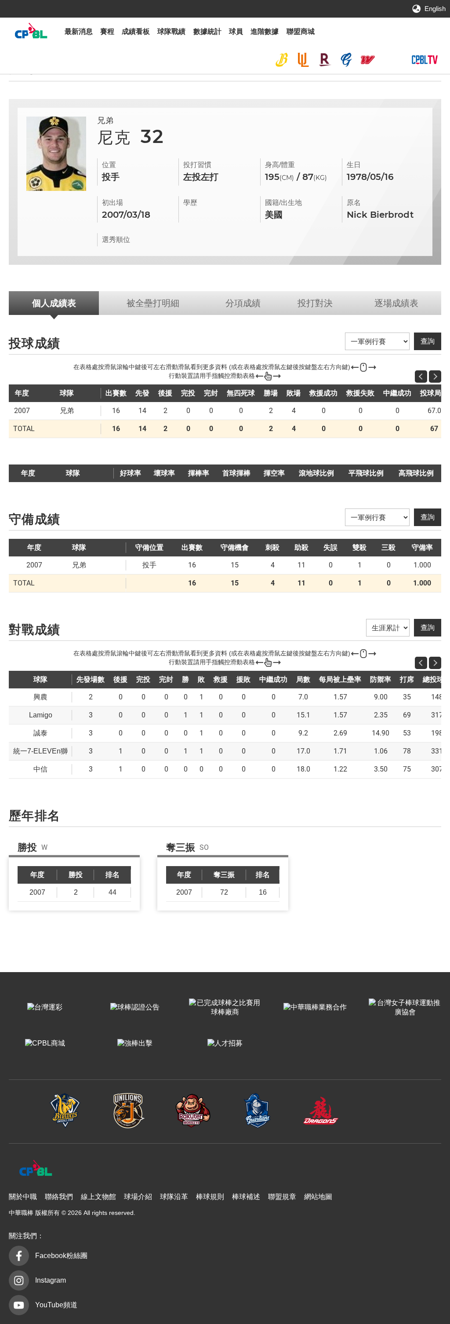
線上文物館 (98, 1196)
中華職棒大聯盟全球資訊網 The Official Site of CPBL (30, 33)
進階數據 (264, 31)
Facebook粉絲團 (61, 1255)
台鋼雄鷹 (389, 60)
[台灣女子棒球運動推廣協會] (405, 1007)
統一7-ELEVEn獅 (303, 60)
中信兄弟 (282, 60)
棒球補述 (246, 1196)
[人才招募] (225, 1043)
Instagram (50, 1280)
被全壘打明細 (153, 303)
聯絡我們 (59, 1196)
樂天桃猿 (325, 60)
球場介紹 (138, 1196)
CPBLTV (424, 60)
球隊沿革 (174, 1196)
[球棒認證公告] (135, 1007)
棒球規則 (210, 1196)
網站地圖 (318, 1196)
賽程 (107, 31)
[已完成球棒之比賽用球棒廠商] (225, 1007)
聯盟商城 (301, 31)
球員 (236, 31)
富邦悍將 (346, 60)
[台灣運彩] (45, 1007)
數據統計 (207, 31)
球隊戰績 (171, 31)
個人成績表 (54, 303)
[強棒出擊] (135, 1043)
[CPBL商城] (45, 1043)
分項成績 (243, 303)
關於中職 (23, 1196)
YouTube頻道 (56, 1305)
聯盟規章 (282, 1196)
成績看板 (136, 31)
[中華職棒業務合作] (315, 1007)
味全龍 (368, 60)
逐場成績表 (396, 303)
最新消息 (79, 31)
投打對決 (315, 303)
